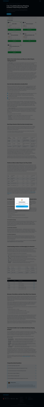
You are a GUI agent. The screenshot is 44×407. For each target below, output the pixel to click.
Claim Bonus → (22, 206)
